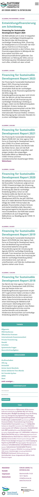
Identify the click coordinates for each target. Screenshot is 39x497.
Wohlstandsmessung (22, 453)
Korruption (4, 432)
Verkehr (7, 451)
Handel (4, 342)
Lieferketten (26, 432)
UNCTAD (33, 449)
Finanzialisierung (19, 422)
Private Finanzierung (9, 340)
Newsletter (6, 468)
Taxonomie (5, 449)
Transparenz (12, 449)
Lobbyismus (34, 432)
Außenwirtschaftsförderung (9, 411)
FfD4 (32, 420)
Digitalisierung (23, 416)
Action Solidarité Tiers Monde (13, 371)
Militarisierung (24, 434)
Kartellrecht (12, 430)
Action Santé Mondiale (10, 368)
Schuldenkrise (26, 445)
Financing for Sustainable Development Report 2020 (18, 175)
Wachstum (28, 451)
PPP (33, 439)
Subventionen (11, 447)
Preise (4, 441)
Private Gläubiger (11, 441)
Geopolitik (12, 426)
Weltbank (5, 453)
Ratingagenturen (21, 441)
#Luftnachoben (7, 360)
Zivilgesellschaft (20, 455)
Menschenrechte (8, 434)
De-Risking (33, 413)
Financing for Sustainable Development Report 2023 (18, 76)
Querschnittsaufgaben (10, 350)
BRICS (9, 413)
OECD (26, 436)
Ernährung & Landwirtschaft (11, 420)
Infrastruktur (24, 428)
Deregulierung (13, 416)
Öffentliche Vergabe (7, 457)
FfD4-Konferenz (13, 18)
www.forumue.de (25, 480)
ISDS (3, 430)
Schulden (5, 345)
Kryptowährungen (13, 432)
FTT (26, 424)
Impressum (6, 474)
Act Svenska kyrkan (9, 373)
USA (3, 451)
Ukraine (19, 449)
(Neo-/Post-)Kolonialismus (9, 409)
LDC (20, 432)
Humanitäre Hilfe (19, 426)
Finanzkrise (29, 422)
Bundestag (21, 413)
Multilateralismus (7, 436)
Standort (4, 447)
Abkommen (20, 409)
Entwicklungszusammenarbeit (24, 418)
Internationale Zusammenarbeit (14, 337)
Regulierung (5, 443)
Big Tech (25, 411)
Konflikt (18, 430)
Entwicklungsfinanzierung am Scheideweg (19, 24)
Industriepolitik (6, 428)
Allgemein (5, 18)
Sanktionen (5, 445)
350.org (4, 363)
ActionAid (5, 365)
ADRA (4, 376)
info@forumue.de (25, 478)
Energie (30, 416)
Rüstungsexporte (31, 443)
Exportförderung (25, 420)
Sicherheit (34, 445)
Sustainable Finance (23, 447)
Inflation (17, 428)
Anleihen (31, 409)
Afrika (27, 409)
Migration (17, 434)
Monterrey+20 (32, 434)
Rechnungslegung (31, 441)
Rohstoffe (12, 443)
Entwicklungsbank (8, 418)
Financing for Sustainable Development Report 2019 (18, 232)
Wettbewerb (12, 453)
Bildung (31, 411)
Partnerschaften (12, 439)
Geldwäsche (5, 426)
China (27, 413)
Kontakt (5, 471)
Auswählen (6, 399)
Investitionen (33, 428)
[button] (3, 493)
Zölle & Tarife (30, 455)
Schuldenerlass (14, 445)
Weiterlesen (6, 161)
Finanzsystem (15, 424)
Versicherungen (13, 451)
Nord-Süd (17, 436)
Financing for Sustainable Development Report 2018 (18, 278)
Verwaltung (22, 451)
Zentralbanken (6, 455)
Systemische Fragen (9, 347)
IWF (6, 430)
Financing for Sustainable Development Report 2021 (18, 131)
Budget (14, 413)
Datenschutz (6, 477)
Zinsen (14, 455)
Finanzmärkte (6, 424)
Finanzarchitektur (7, 422)
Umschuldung (26, 449)
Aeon (3, 378)
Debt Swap (5, 416)
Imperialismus (29, 426)
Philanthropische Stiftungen (24, 438)
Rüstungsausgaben (21, 442)
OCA (22, 436)
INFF (12, 428)
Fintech (23, 424)
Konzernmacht (26, 430)
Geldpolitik (31, 424)
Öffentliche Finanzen (9, 334)
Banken (19, 411)
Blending (5, 413)
